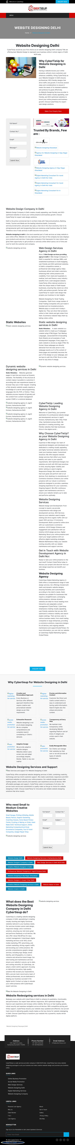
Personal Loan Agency (14, 1106)
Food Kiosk (25, 827)
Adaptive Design (22, 744)
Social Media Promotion (16, 1082)
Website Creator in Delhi (16, 889)
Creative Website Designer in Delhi (20, 867)
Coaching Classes (12, 820)
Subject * (58, 820)
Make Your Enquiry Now (53, 111)
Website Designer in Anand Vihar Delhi (21, 880)
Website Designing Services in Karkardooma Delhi (44, 858)
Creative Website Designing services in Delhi (23, 884)
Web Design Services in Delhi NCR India (51, 862)
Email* (12, 139)
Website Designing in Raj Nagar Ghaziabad (22, 876)
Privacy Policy (43, 1115)
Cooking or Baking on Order (21, 822)
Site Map (42, 1118)
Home (27, 33)
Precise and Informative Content (57, 694)
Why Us (10, 1109)
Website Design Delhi (15, 858)
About (41, 1106)
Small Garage (10, 815)
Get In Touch (43, 1109)
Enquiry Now (37, 669)
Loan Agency (12, 1118)
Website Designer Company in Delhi (20, 862)
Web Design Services (15, 1085)
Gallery (41, 1112)
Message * (13, 148)
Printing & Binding (22, 815)
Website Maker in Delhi (51, 884)
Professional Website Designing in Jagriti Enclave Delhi (27, 871)
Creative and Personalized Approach (24, 694)
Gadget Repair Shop (22, 832)
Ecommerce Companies (14, 829)
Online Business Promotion (17, 1079)
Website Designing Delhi (16, 1088)
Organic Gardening (23, 817)
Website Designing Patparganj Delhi (17, 1026)
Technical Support (20, 825)
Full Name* (13, 123)
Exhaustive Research (24, 719)
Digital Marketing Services (17, 1091)
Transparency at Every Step (57, 720)
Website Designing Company (18, 1094)
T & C (9, 1115)
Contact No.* (14, 131)
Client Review (12, 1112)
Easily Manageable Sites (58, 746)
